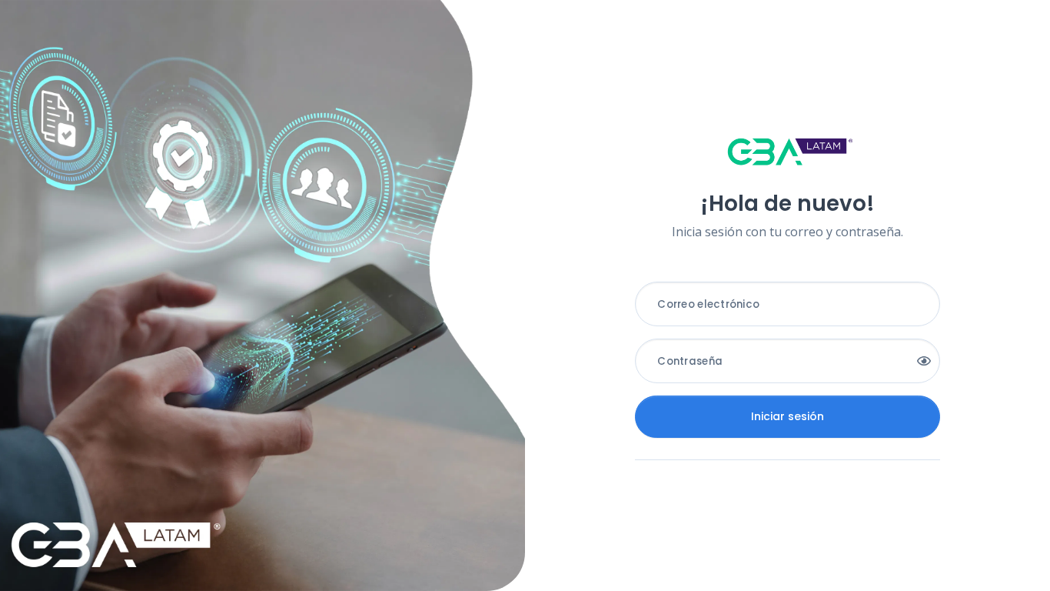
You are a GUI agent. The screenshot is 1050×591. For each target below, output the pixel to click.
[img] (924, 361)
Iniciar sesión (787, 416)
